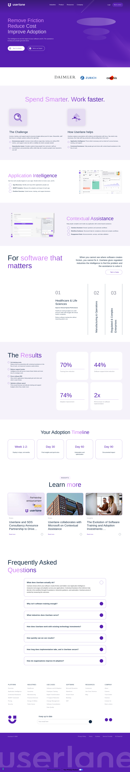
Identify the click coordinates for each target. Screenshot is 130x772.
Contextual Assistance (14, 694)
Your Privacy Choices (70, 770)
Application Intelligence (15, 691)
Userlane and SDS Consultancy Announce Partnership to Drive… (23, 525)
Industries (53, 4)
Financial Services (32, 697)
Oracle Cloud (70, 694)
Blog (86, 694)
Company (80, 4)
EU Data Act (118, 736)
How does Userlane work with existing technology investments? (54, 627)
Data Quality (50, 707)
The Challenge (18, 132)
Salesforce (69, 691)
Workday (68, 697)
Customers (88, 688)
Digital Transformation (53, 694)
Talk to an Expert (37, 48)
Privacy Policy (82, 736)
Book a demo (117, 4)
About (106, 688)
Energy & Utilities (32, 701)
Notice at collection (53, 770)
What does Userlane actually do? (41, 582)
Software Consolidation (53, 704)
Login (108, 4)
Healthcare (30, 688)
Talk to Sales (114, 272)
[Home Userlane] (12, 719)
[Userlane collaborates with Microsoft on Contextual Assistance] (65, 504)
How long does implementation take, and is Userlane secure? (53, 649)
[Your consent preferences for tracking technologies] (3, 769)
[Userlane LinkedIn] (106, 719)
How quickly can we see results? (40, 638)
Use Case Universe (91, 691)
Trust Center (108, 694)
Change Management (53, 701)
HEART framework (13, 697)
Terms (90, 736)
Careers (107, 691)
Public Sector (31, 704)
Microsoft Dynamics (72, 688)
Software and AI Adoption (54, 688)
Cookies (97, 736)
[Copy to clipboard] (110, 719)
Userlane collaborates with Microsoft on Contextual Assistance (64, 525)
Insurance (30, 691)
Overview (11, 688)
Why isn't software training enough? (42, 604)
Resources (70, 4)
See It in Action (17, 48)
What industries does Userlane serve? (43, 615)
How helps (80, 132)
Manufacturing (31, 694)
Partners (107, 697)
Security (10, 704)
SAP (67, 701)
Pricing (10, 701)
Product (61, 4)
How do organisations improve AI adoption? (45, 661)
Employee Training (52, 691)
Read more (12, 534)
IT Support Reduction (53, 697)
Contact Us (108, 701)
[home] (16, 4)
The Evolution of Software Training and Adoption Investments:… (103, 525)
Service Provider (107, 736)
